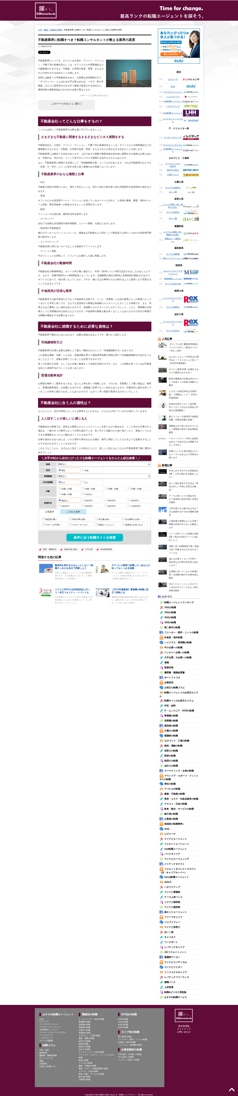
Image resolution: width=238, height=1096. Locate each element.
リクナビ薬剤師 (172, 902)
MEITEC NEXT (173, 170)
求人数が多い (104, 519)
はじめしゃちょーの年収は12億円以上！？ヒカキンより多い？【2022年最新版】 (184, 360)
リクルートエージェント (176, 844)
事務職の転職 (171, 716)
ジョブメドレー (172, 922)
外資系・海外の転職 (127, 1042)
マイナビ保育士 (173, 212)
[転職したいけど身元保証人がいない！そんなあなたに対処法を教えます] (163, 452)
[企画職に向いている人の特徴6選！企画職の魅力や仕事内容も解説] (163, 572)
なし (86, 482)
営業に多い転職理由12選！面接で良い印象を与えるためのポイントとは (184, 549)
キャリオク (170, 937)
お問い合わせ (184, 1032)
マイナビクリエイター (173, 145)
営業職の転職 (171, 721)
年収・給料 (170, 706)
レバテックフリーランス (176, 977)
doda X (167, 882)
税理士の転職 (171, 761)
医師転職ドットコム (173, 279)
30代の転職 (170, 612)
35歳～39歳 (135, 489)
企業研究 (168, 683)
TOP (40, 30)
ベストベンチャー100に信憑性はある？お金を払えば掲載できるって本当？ (183, 442)
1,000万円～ (136, 506)
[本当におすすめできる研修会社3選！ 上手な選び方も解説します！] (163, 471)
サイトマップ (184, 1029)
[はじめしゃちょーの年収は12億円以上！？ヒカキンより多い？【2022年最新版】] (163, 357)
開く (78, 103)
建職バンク (170, 982)
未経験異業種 (106, 549)
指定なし (65, 501)
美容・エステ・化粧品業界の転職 (181, 799)
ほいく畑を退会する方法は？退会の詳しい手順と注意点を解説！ (183, 486)
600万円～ (66, 506)
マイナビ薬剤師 (173, 254)
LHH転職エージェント (173, 113)
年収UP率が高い (79, 519)
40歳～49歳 (66, 494)
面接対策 (168, 667)
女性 (86, 471)
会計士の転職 (171, 766)
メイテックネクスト (174, 864)
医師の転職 (170, 756)
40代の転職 (170, 617)
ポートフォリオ (172, 677)
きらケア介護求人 (173, 188)
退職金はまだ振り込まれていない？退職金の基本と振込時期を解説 (183, 429)
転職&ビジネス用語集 (175, 992)
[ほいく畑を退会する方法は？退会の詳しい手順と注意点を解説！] (163, 484)
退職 (166, 662)
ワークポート (171, 942)
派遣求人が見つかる (134, 525)
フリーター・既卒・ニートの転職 (181, 632)
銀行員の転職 (171, 814)
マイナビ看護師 (172, 892)
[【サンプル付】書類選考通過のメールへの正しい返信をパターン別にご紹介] (163, 345)
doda (173, 86)
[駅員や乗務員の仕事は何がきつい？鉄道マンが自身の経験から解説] (163, 379)
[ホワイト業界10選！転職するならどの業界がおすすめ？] (163, 370)
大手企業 (89, 549)
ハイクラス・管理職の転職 (178, 642)
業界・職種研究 (50, 549)
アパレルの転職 (172, 789)
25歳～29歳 (89, 489)
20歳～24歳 (66, 489)
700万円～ (89, 506)
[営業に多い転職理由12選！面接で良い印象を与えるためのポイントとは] (163, 547)
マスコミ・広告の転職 (175, 804)
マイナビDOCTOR (173, 284)
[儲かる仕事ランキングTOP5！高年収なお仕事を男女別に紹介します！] (163, 559)
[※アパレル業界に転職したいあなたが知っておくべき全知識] (102, 568)
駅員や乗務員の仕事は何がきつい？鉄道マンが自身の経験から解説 (183, 382)
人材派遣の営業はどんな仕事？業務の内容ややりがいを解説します (183, 524)
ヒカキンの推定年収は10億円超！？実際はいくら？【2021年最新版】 (183, 394)
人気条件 (49, 512)
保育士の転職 (171, 751)
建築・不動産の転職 (53, 30)
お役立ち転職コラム (174, 688)
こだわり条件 (73, 512)
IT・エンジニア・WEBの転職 (179, 711)
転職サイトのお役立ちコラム (179, 701)
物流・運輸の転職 (173, 746)
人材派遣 (168, 987)
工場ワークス (173, 175)
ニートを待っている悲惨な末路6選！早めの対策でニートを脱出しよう (183, 537)
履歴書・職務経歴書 (174, 672)
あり (63, 482)
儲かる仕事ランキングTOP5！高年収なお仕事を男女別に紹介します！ (183, 562)
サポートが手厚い (53, 525)
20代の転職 (170, 607)
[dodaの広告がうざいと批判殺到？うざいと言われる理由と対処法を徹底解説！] (163, 405)
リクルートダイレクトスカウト (53, 1032)
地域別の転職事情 (174, 824)
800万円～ (112, 506)
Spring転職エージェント (176, 877)
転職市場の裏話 (71, 549)
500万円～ (135, 501)
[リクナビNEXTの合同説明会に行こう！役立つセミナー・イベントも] (46, 592)
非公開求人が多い (133, 519)
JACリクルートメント (175, 952)
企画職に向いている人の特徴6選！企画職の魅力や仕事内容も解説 (183, 575)
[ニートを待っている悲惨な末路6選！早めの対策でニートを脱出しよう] (163, 534)
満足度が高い (51, 519)
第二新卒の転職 (172, 627)
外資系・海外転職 (173, 637)
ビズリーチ (173, 79)
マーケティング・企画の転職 (179, 771)
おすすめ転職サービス (175, 997)
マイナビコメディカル (175, 962)
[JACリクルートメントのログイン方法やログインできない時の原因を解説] (163, 584)
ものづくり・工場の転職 (176, 741)
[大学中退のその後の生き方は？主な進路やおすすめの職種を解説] (163, 509)
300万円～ (89, 501)
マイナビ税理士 (173, 307)
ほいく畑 (173, 218)
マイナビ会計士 (173, 331)
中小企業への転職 (173, 647)
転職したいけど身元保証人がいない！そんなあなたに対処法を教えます (183, 454)
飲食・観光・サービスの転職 (179, 809)
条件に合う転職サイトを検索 (95, 537)
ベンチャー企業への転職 (176, 652)
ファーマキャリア (173, 917)
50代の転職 (170, 622)
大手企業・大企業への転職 (178, 657)
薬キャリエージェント (173, 258)
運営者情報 (183, 1026)
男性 (63, 471)
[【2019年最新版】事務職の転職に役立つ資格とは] (102, 593)
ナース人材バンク (173, 897)
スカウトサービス (80, 525)
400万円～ (112, 501)
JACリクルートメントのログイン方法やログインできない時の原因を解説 (183, 587)
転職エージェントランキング (179, 602)
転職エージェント (106, 525)
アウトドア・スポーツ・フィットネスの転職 (96, 1056)
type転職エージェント (172, 101)
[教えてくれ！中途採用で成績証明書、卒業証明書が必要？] (163, 417)
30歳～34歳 (112, 489)
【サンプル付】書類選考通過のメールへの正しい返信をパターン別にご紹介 (183, 347)
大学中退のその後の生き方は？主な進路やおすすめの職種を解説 (183, 512)
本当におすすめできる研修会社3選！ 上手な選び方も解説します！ (183, 474)
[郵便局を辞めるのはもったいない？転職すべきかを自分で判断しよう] (46, 568)
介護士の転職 (171, 731)
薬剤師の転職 (171, 726)
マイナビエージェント (173, 92)
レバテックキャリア (173, 137)
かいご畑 (173, 192)
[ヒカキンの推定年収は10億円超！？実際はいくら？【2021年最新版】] (163, 392)
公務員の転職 (171, 819)
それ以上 (88, 494)
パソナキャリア (173, 97)
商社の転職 (170, 784)
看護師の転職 (171, 736)
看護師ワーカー (172, 957)
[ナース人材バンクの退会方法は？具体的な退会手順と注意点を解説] (163, 496)
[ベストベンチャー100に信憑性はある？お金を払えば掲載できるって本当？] (163, 438)
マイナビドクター (173, 967)
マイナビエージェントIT (176, 859)
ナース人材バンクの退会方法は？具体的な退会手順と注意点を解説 (183, 499)
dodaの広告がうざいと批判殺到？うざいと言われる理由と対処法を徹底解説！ (183, 407)
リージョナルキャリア (175, 972)
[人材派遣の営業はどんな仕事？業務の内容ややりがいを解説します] (163, 521)
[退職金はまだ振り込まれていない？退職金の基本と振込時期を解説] (163, 426)
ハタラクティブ (173, 106)
